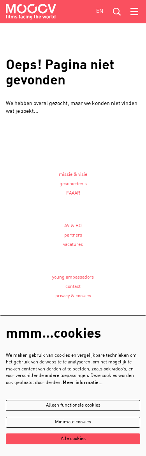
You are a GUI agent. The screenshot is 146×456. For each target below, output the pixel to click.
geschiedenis (73, 184)
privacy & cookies (73, 296)
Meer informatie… (82, 383)
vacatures (73, 244)
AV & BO (73, 226)
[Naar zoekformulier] (117, 12)
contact (73, 286)
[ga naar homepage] (31, 11)
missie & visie (73, 174)
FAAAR (73, 193)
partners (73, 235)
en (99, 11)
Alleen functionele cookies (73, 405)
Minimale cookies (73, 422)
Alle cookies (73, 439)
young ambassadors (73, 277)
